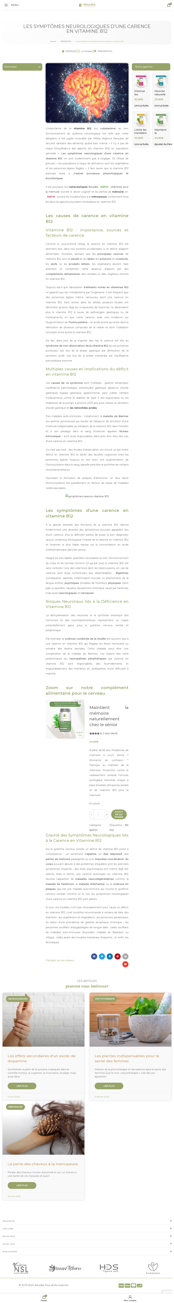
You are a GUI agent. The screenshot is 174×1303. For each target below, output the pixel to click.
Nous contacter (10, 1251)
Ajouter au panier (119, 814)
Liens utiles (8, 1228)
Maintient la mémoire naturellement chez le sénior (108, 716)
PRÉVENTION (66, 41)
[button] (39, 67)
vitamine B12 (82, 128)
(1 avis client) (110, 733)
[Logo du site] (87, 4)
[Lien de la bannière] (21, 1268)
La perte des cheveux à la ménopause (43, 1164)
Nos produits (9, 1221)
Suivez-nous (9, 1244)
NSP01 (93, 830)
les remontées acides (83, 407)
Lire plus (22, 1086)
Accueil (53, 41)
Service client (9, 1236)
